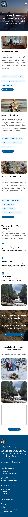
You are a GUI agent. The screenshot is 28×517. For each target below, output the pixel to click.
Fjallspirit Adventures (10, 447)
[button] (25, 4)
